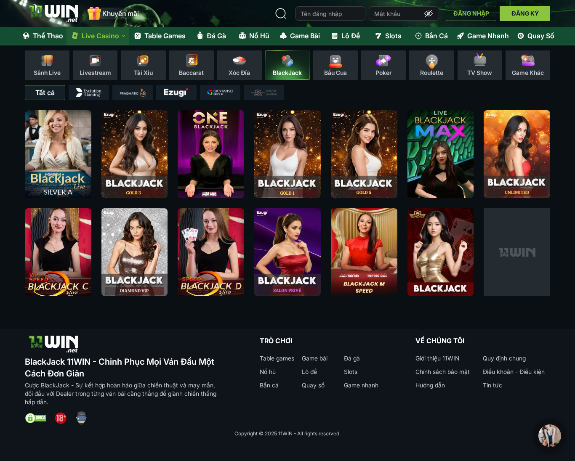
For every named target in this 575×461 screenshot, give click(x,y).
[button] (428, 13)
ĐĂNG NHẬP (471, 13)
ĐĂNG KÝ (525, 13)
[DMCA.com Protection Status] (36, 418)
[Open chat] (550, 436)
